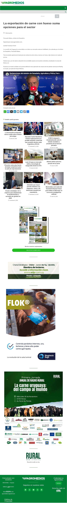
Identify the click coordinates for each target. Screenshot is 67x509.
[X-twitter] (29, 489)
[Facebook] (25, 489)
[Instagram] (37, 489)
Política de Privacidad (8, 500)
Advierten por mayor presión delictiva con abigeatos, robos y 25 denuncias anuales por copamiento (33, 188)
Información (9, 33)
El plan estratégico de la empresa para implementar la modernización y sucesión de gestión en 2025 (13, 194)
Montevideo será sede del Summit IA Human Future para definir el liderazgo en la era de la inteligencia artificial (53, 190)
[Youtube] (33, 489)
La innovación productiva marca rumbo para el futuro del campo (13, 134)
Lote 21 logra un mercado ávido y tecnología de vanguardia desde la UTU (33, 164)
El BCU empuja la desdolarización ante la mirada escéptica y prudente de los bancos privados (53, 141)
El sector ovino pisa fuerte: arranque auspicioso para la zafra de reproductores (13, 167)
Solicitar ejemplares (33, 250)
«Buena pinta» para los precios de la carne (54, 162)
